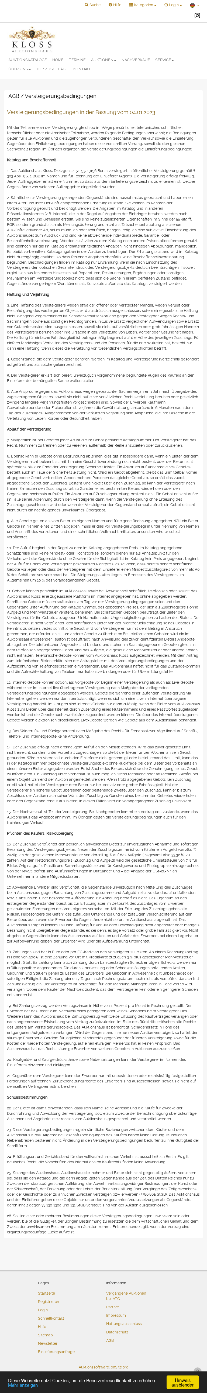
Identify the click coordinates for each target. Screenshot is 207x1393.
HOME (58, 60)
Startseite (46, 1293)
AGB (110, 1340)
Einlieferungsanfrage (56, 1352)
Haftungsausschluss (124, 1324)
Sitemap (45, 1335)
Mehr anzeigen (23, 1384)
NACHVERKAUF (136, 60)
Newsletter (47, 1343)
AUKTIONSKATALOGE (27, 60)
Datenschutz (117, 1332)
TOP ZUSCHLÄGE (52, 69)
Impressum (116, 1315)
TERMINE (77, 60)
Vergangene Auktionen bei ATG (126, 1296)
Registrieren (48, 1301)
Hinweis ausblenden (182, 1382)
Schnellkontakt (51, 1318)
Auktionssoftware (94, 1367)
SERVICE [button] (163, 60)
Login (43, 1310)
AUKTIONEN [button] (102, 60)
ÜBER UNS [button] (18, 69)
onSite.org (120, 1367)
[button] (92, 5)
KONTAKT (82, 69)
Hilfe (42, 1327)
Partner (112, 1307)
